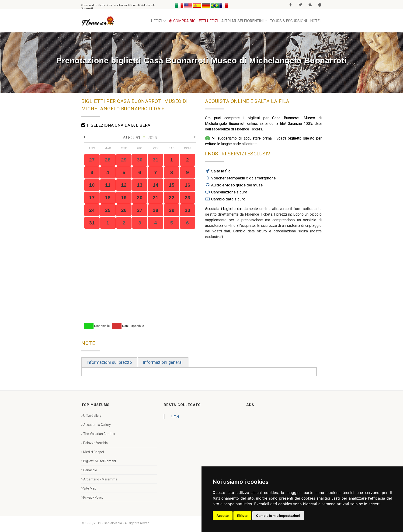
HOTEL (316, 21)
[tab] (109, 362)
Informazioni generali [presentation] (163, 362)
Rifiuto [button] (242, 516)
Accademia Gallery (97, 425)
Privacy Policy (93, 497)
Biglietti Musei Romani (99, 461)
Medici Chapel (93, 452)
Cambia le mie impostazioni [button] (278, 516)
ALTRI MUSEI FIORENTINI (242, 21)
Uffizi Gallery (92, 415)
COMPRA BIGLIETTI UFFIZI (195, 21)
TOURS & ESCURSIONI (288, 21)
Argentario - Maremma (100, 479)
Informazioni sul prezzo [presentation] (109, 362)
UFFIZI (156, 21)
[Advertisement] (281, 442)
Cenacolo (90, 470)
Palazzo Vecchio (95, 443)
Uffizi (175, 417)
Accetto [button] (222, 516)
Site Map (89, 488)
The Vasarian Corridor (99, 434)
